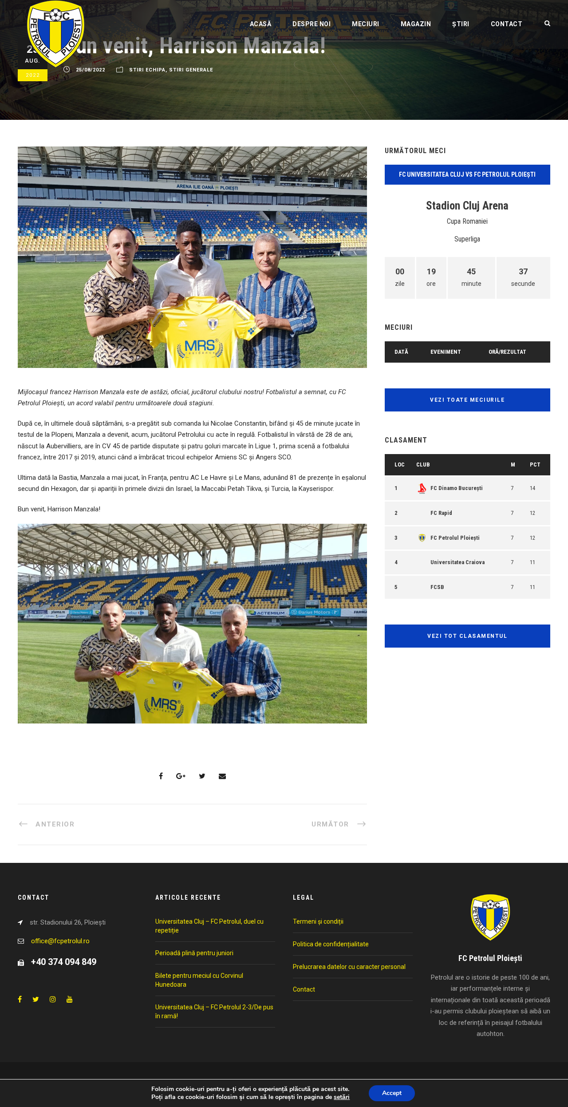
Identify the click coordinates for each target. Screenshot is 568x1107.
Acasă (261, 24)
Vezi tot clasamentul (467, 636)
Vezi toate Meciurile (467, 400)
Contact (507, 24)
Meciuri (365, 24)
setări (342, 1097)
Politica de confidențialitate (331, 944)
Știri (460, 24)
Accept (392, 1093)
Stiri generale (191, 70)
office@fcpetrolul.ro (60, 941)
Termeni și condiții (318, 921)
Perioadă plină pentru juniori (194, 953)
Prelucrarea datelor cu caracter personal (349, 966)
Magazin (416, 24)
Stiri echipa (147, 70)
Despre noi (311, 24)
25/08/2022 (90, 70)
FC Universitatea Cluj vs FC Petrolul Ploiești (467, 174)
